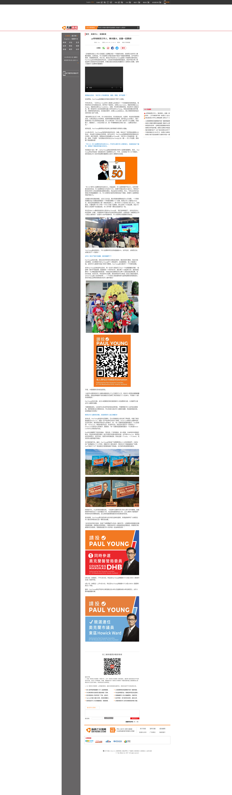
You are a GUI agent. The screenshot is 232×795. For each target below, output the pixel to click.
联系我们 (162, 732)
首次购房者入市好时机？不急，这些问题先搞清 (98, 695)
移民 (70, 46)
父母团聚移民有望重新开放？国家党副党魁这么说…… (127, 690)
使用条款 (118, 751)
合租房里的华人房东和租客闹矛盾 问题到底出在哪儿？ (127, 700)
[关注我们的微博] (101, 2)
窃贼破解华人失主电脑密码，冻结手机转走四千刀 (127, 695)
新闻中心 (94, 34)
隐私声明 (124, 751)
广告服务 (130, 751)
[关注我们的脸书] (107, 2)
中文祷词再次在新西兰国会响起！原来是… (98, 692)
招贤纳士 (143, 751)
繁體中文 (75, 39)
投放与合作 (142, 732)
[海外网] (89, 741)
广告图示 (153, 732)
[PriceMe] (117, 741)
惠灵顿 (74, 36)
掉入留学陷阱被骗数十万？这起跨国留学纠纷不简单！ (98, 690)
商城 (64, 49)
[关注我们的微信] (104, 2)
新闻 (64, 42)
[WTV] (127, 741)
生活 (77, 42)
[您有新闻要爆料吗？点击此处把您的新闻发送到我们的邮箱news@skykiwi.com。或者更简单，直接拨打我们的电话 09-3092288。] (123, 48)
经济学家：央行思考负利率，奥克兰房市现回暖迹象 (127, 698)
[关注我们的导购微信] (148, 2)
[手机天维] (166, 2)
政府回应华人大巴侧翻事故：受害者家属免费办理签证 (98, 700)
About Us (112, 751)
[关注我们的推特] (111, 2)
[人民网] (98, 741)
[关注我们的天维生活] (130, 2)
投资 (64, 46)
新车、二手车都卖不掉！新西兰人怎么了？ (112, 27)
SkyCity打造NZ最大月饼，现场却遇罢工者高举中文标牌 (98, 698)
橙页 (70, 49)
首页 (87, 34)
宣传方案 (153, 728)
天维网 (67, 36)
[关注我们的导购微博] (119, 2)
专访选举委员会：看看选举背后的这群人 (126, 692)
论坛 (70, 42)
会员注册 (149, 751)
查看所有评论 (129, 721)
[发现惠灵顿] (160, 2)
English (88, 2)
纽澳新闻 (103, 34)
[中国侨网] (108, 741)
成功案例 (162, 728)
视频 (77, 46)
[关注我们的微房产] (139, 2)
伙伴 (77, 49)
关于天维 (143, 728)
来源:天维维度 (126, 42)
